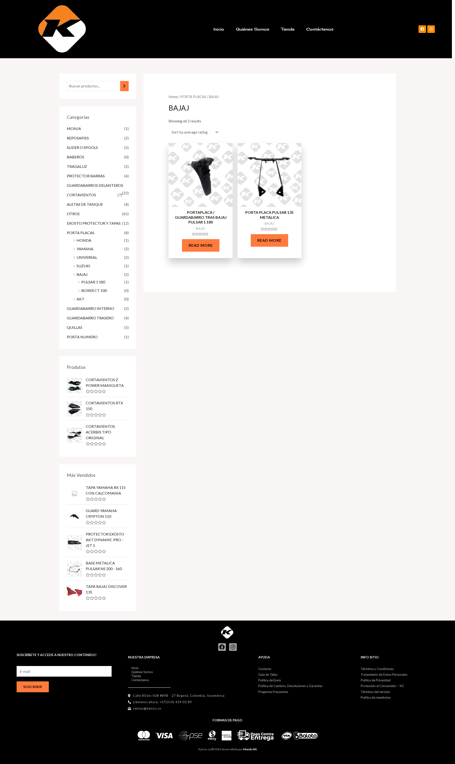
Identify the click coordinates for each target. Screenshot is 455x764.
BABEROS (75, 157)
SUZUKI (83, 266)
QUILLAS (74, 327)
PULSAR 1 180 (93, 282)
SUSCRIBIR (32, 687)
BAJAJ (82, 274)
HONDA (84, 240)
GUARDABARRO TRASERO (90, 318)
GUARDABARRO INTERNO (90, 308)
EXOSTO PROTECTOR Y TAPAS (94, 223)
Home (173, 96)
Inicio (219, 29)
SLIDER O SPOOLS (82, 147)
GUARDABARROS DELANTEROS (95, 185)
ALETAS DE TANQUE (85, 204)
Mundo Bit (250, 749)
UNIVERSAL (87, 257)
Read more (201, 245)
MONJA (74, 128)
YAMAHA (85, 248)
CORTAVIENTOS (81, 194)
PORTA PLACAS (80, 232)
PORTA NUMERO (82, 337)
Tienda (287, 29)
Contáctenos (319, 29)
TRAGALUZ (77, 166)
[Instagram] (431, 29)
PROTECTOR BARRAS (86, 176)
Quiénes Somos (252, 29)
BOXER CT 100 (94, 290)
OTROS (73, 213)
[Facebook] (422, 29)
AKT (80, 299)
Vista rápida (200, 203)
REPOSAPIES (78, 138)
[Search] (124, 86)
